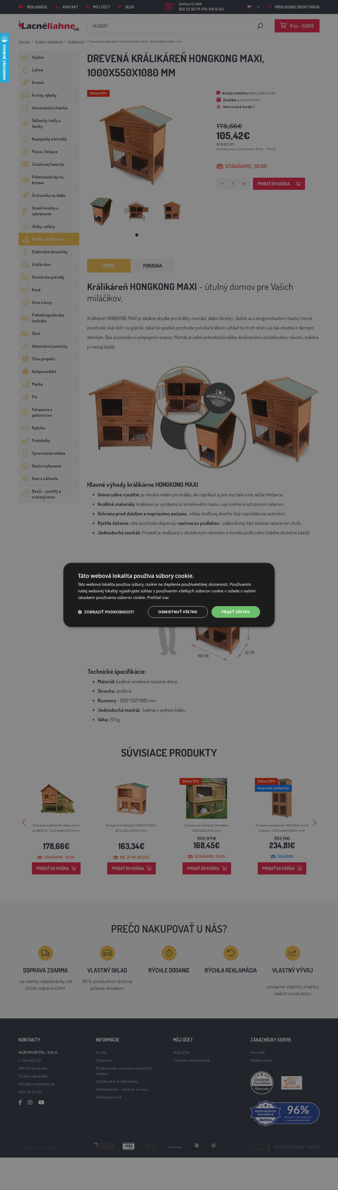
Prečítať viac (158, 597)
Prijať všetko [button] (236, 611)
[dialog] (169, 595)
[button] (106, 612)
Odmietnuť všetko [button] (177, 611)
